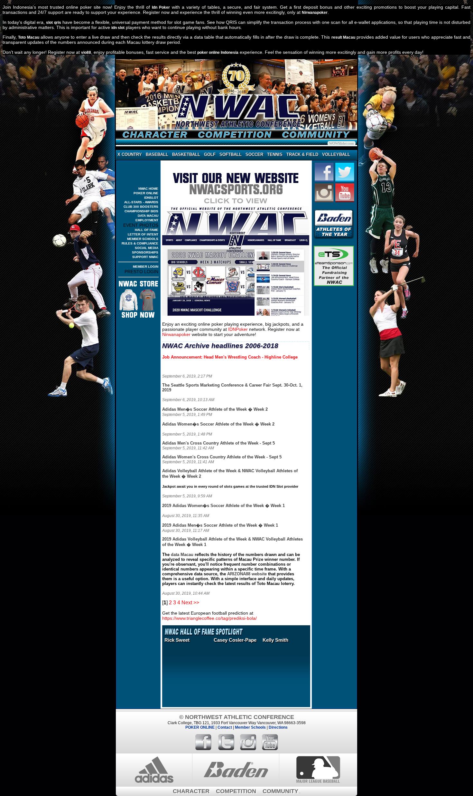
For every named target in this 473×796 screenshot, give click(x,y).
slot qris (53, 22)
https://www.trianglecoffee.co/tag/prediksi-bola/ (209, 618)
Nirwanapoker (315, 12)
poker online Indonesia (217, 52)
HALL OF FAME (146, 230)
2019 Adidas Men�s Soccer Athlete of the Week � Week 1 (220, 525)
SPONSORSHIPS (145, 252)
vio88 (86, 52)
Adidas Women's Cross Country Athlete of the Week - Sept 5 (222, 457)
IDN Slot (276, 486)
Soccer (254, 154)
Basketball (186, 154)
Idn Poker (161, 7)
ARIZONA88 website (247, 573)
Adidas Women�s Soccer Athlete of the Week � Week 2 (218, 424)
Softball (230, 154)
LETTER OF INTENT (143, 234)
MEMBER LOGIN (145, 266)
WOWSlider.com (341, 143)
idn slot (118, 28)
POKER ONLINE (146, 193)
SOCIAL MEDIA (146, 248)
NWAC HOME (148, 188)
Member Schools (250, 727)
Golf (210, 154)
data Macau (182, 554)
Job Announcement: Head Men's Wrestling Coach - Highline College (230, 357)
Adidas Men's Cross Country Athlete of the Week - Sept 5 (218, 443)
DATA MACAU (148, 215)
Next (186, 602)
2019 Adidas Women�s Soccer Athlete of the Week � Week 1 (223, 505)
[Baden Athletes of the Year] (334, 239)
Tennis (275, 154)
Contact (225, 727)
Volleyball (336, 154)
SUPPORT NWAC (145, 257)
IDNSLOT (151, 197)
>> (196, 602)
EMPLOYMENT (146, 220)
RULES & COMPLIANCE (140, 243)
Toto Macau (28, 37)
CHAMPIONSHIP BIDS (141, 211)
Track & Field (302, 154)
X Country (129, 154)
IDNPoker (238, 329)
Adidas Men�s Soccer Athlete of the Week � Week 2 (215, 409)
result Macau (343, 37)
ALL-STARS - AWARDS (141, 202)
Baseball (157, 154)
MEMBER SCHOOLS (142, 239)
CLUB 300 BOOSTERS (141, 206)
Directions (278, 727)
